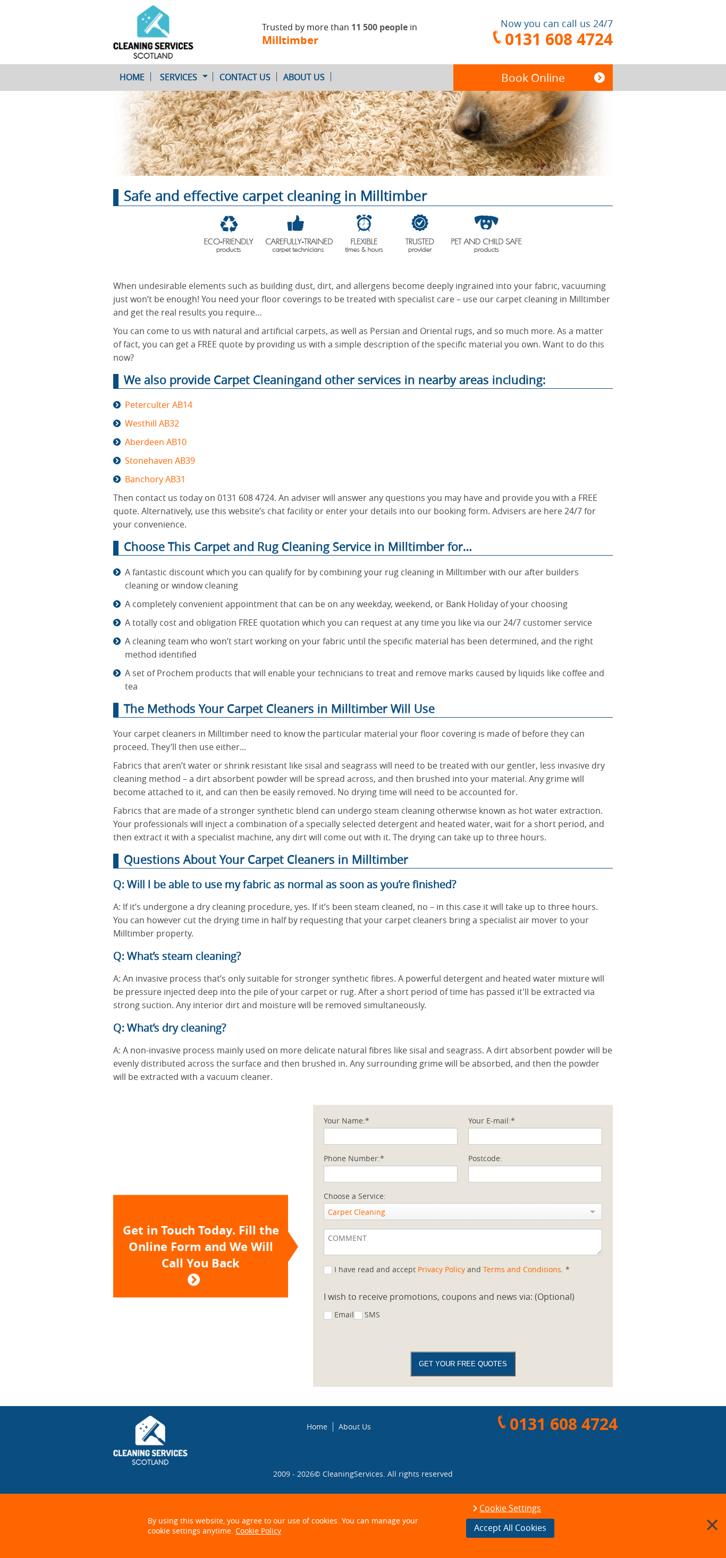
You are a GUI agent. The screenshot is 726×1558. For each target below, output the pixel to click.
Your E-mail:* (491, 1121)
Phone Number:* (354, 1158)
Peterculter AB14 (158, 405)
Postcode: (485, 1158)
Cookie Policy (258, 1531)
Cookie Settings (510, 1508)
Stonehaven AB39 (160, 460)
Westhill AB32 (152, 423)
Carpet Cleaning (356, 1212)
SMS (372, 1314)
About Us (304, 77)
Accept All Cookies (510, 1528)
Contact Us (245, 77)
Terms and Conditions (522, 1269)
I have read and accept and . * (452, 1269)
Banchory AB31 (155, 479)
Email (344, 1314)
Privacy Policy (441, 1269)
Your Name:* (346, 1121)
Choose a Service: (355, 1196)
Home (132, 77)
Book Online (533, 77)
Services (178, 77)
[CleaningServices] (171, 32)
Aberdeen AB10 (156, 442)
